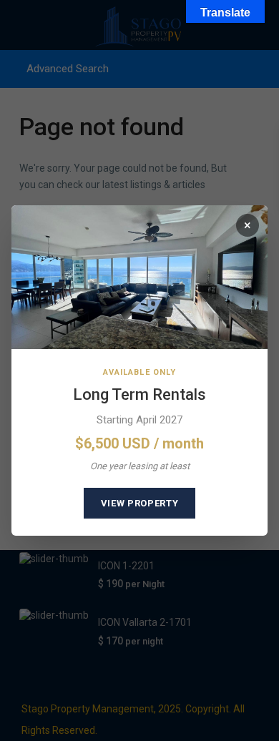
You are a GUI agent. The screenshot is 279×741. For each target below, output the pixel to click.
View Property (139, 503)
